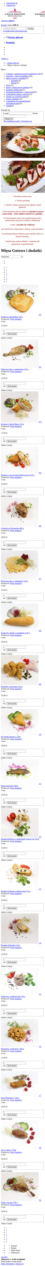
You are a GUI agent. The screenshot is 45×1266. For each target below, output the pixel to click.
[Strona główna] (14, 37)
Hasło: (35, 113)
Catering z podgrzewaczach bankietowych (23, 74)
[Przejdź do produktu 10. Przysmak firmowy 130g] (20, 734)
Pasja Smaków (16, 319)
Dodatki (14, 81)
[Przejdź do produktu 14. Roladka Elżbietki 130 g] (20, 943)
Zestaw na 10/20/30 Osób (16, 97)
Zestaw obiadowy (13, 99)
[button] (6, 338)
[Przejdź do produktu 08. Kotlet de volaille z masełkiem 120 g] (20, 631)
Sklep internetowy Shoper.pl (12, 1264)
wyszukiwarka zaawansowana (15, 31)
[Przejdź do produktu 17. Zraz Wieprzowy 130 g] (20, 1095)
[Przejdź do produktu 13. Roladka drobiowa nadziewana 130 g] (20, 889)
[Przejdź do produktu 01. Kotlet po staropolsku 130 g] (20, 314)
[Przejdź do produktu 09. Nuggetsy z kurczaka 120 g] (20, 684)
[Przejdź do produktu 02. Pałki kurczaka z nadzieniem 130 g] (20, 367)
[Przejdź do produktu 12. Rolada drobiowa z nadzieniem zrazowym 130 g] (20, 837)
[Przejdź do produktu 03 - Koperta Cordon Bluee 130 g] (20, 422)
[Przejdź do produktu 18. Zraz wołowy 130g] (20, 1148)
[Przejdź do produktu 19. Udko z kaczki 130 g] (20, 1200)
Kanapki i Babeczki (14, 90)
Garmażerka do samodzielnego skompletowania (18, 102)
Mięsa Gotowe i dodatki (15, 78)
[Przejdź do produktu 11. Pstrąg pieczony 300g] (20, 784)
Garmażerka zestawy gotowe (17, 94)
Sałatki (8, 106)
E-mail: (6, 113)
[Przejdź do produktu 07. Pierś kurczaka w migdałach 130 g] (20, 579)
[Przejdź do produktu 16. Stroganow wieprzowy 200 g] (20, 1046)
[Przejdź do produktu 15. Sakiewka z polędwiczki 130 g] (20, 994)
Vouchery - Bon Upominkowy (18, 76)
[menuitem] (10, 42)
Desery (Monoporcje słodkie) (17, 87)
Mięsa (13, 83)
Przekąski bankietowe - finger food (20, 92)
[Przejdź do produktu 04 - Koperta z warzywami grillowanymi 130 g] (20, 473)
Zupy (8, 85)
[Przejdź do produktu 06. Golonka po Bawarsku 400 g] (20, 526)
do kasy (4, 25)
